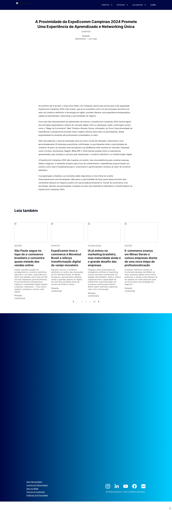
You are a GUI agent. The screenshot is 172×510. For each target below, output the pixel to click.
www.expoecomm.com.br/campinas (54, 179)
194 (94, 301)
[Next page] (99, 302)
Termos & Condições (35, 492)
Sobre (153, 5)
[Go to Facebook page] (134, 486)
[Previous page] (73, 302)
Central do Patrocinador (37, 485)
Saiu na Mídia (32, 488)
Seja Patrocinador (34, 482)
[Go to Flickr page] (143, 486)
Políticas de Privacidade (37, 495)
